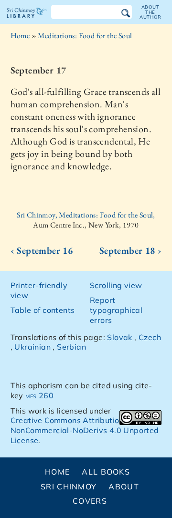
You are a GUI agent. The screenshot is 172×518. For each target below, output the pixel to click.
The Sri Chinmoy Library (27, 21)
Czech (150, 337)
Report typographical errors (116, 310)
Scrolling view (116, 285)
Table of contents (43, 310)
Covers (90, 501)
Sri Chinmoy (69, 486)
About (123, 486)
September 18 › (130, 250)
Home (20, 36)
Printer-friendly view (39, 290)
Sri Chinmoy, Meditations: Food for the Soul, (86, 215)
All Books (106, 472)
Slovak (119, 337)
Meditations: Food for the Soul (85, 36)
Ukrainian (32, 347)
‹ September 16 (42, 250)
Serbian (71, 347)
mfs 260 (39, 395)
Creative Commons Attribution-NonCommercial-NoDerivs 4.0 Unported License (85, 430)
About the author (150, 12)
